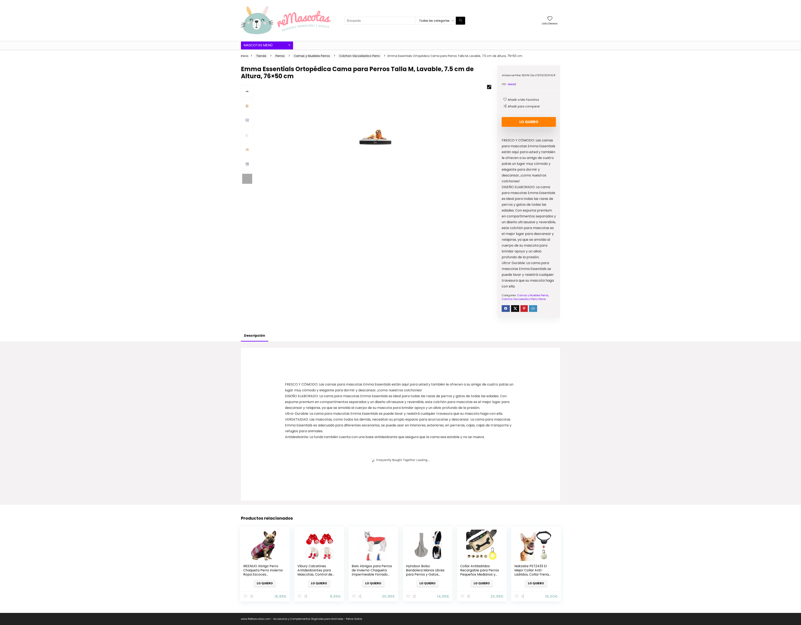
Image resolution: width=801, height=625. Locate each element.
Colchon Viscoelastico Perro (359, 56)
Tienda (261, 56)
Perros (280, 56)
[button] (489, 87)
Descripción (254, 335)
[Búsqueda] (460, 21)
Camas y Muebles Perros (312, 56)
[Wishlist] (549, 18)
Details (511, 84)
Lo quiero (528, 121)
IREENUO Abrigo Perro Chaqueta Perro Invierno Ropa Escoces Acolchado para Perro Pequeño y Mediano (263, 574)
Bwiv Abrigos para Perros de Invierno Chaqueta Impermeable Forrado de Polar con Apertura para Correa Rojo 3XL (372, 574)
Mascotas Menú (258, 45)
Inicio (244, 56)
